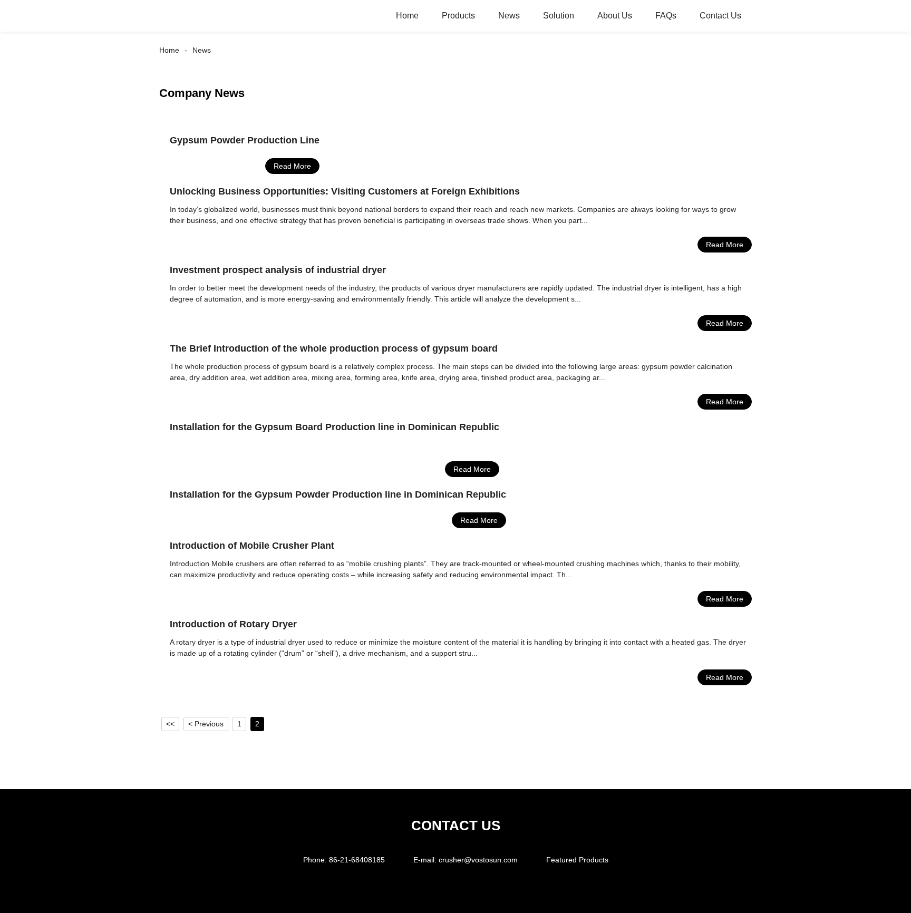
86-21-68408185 (357, 860)
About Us (614, 15)
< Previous (206, 724)
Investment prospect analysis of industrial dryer (278, 270)
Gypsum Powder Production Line (244, 140)
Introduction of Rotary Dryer (233, 624)
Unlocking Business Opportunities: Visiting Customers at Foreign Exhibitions (345, 191)
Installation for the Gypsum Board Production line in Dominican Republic (334, 427)
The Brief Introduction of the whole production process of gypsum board (334, 348)
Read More (292, 166)
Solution (558, 15)
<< (170, 724)
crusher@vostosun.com (478, 860)
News (509, 15)
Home (407, 15)
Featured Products (577, 860)
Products (458, 15)
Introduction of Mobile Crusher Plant (252, 545)
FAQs (665, 15)
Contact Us (720, 15)
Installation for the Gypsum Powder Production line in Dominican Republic (338, 494)
